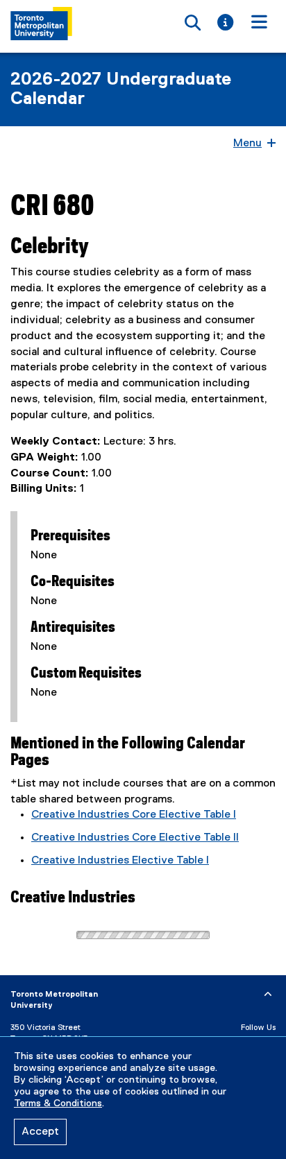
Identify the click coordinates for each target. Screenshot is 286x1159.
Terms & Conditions (58, 1103)
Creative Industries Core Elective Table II (135, 837)
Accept (40, 1131)
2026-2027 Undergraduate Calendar (120, 89)
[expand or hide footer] (268, 994)
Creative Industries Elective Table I (120, 860)
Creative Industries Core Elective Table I (133, 815)
